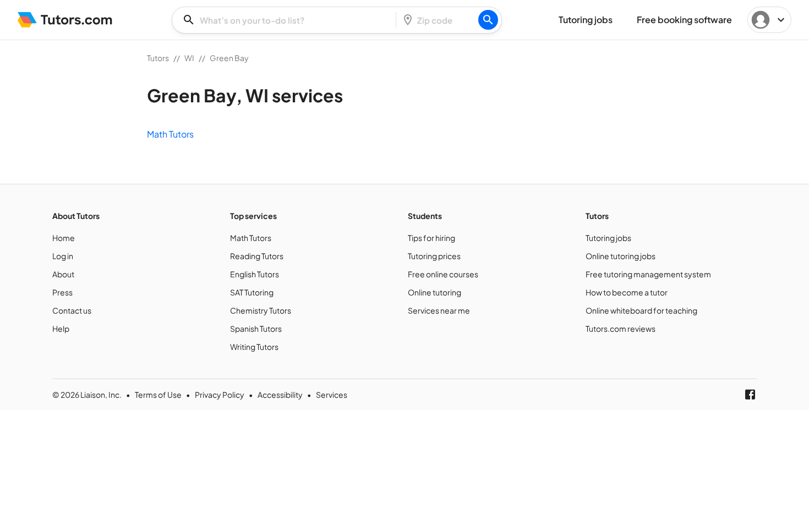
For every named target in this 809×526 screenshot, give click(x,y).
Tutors (158, 58)
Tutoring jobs (608, 238)
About (63, 274)
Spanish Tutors (256, 328)
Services (331, 394)
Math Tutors (170, 134)
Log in (62, 256)
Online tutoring (434, 292)
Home (63, 238)
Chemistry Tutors (260, 310)
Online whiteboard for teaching (641, 310)
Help (60, 328)
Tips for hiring (431, 238)
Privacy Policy (219, 394)
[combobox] (287, 20)
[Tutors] (65, 20)
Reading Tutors (256, 256)
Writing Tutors (254, 347)
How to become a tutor (627, 292)
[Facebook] (750, 394)
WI (189, 58)
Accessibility (280, 394)
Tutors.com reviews (620, 328)
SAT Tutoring (252, 292)
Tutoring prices (434, 256)
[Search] (488, 20)
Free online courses (443, 274)
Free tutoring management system (648, 274)
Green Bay (229, 58)
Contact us (71, 310)
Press (62, 292)
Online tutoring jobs (620, 256)
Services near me (439, 310)
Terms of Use (158, 394)
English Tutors (254, 274)
